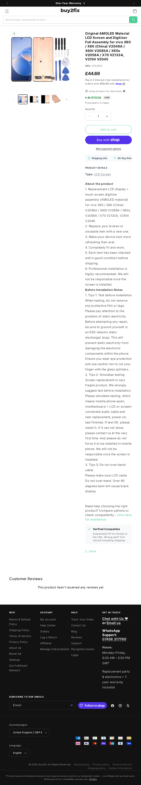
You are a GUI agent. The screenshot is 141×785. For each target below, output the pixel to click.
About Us (15, 647)
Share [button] (92, 551)
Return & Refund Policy (19, 622)
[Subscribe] (71, 705)
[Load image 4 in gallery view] (56, 99)
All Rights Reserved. (59, 764)
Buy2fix (43, 764)
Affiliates (46, 643)
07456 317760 (114, 639)
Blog (74, 631)
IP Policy (93, 779)
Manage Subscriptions (54, 649)
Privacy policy (101, 764)
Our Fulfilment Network (18, 668)
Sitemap (14, 659)
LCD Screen (102, 174)
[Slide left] (13, 99)
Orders (44, 631)
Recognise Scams (82, 649)
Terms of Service (20, 636)
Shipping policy (97, 768)
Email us (114, 623)
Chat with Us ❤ (115, 619)
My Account (48, 619)
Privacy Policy (18, 641)
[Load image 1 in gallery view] (23, 99)
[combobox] (66, 19)
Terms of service (122, 764)
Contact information (120, 768)
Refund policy (82, 764)
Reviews (76, 637)
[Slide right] (66, 99)
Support (76, 643)
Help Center (48, 625)
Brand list (15, 653)
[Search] (133, 19)
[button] (7, 11)
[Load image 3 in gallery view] (45, 99)
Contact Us (78, 625)
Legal (74, 654)
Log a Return (48, 637)
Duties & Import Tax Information (105, 91)
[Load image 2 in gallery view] (34, 99)
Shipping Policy (19, 630)
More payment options (108, 148)
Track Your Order (82, 619)
